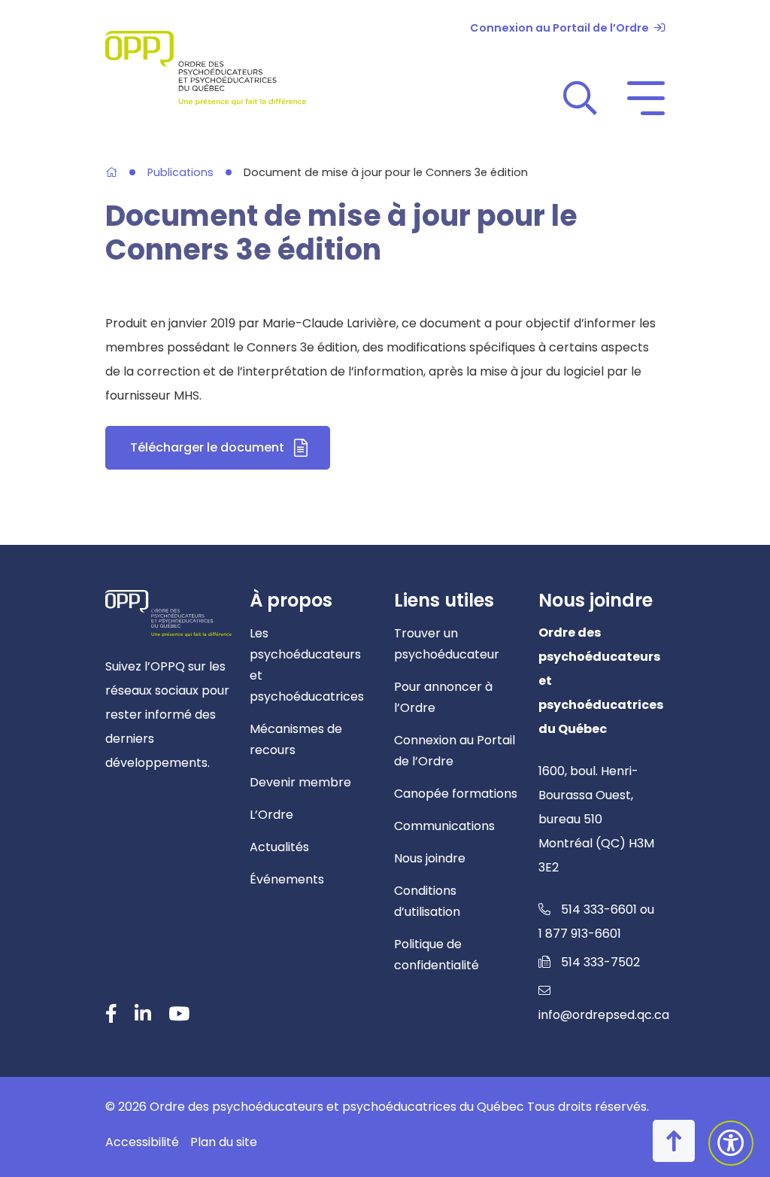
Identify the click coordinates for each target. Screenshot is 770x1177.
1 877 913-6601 (579, 933)
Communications (444, 826)
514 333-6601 (599, 909)
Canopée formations (455, 793)
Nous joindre (429, 858)
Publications (180, 173)
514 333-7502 (600, 962)
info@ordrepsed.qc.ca (603, 1014)
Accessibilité (142, 1142)
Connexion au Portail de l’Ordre (559, 27)
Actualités (279, 847)
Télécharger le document (230, 452)
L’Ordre (271, 814)
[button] (580, 98)
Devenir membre (300, 782)
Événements (287, 879)
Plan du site (223, 1142)
